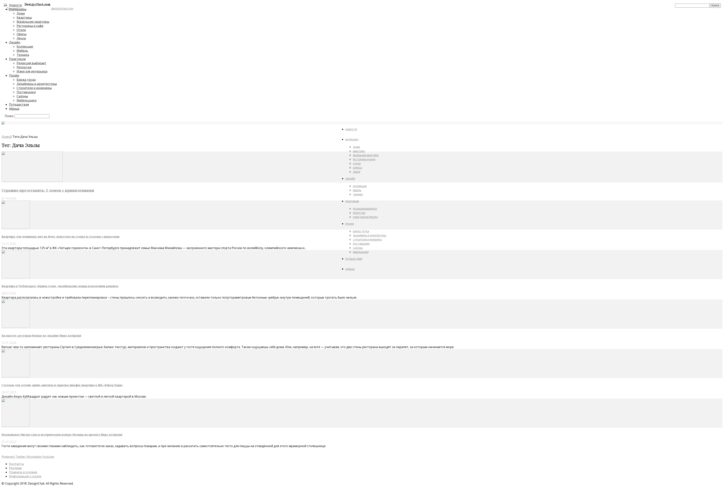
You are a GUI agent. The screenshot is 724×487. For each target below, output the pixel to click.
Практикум (17, 59)
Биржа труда (26, 80)
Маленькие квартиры (33, 22)
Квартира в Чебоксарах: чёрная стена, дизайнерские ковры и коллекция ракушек (60, 286)
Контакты (16, 464)
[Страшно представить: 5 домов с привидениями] (32, 180)
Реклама (15, 468)
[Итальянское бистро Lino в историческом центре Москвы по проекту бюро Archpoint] (16, 426)
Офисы (21, 34)
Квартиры (24, 17)
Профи (14, 75)
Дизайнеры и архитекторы (37, 84)
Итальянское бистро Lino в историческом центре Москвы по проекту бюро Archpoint (62, 434)
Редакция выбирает (31, 63)
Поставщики (26, 92)
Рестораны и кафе (30, 26)
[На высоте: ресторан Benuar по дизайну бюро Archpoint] (16, 327)
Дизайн (14, 42)
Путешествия (19, 104)
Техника (23, 55)
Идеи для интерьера (32, 71)
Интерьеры (351, 139)
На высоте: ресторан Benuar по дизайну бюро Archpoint (41, 335)
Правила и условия (23, 472)
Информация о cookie (25, 476)
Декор (21, 38)
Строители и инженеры (34, 88)
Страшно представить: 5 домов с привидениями (48, 190)
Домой (7, 137)
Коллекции (25, 46)
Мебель (22, 51)
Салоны (22, 96)
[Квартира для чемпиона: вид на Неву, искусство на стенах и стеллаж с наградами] (16, 228)
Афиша (14, 109)
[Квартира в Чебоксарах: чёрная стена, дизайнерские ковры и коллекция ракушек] (16, 277)
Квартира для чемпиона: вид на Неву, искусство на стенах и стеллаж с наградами (60, 236)
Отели (21, 30)
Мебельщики (26, 100)
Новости (351, 129)
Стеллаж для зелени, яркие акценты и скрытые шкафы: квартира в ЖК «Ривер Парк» (62, 385)
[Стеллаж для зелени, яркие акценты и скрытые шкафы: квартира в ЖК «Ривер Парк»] (16, 376)
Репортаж (24, 67)
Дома (356, 147)
